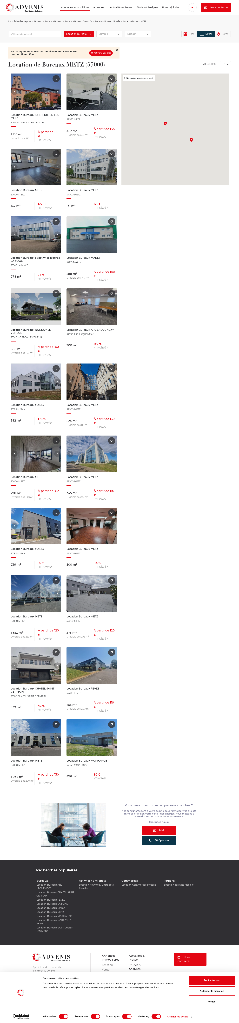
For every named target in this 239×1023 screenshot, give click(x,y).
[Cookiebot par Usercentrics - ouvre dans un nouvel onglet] (21, 1016)
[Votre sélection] (190, 7)
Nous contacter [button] (202, 16)
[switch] (95, 1016)
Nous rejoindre (163, 11)
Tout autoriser (212, 980)
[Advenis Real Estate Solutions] (24, 12)
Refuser (211, 1001)
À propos (87, 11)
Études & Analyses (135, 11)
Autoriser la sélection (212, 991)
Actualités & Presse (107, 11)
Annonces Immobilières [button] (54, 11)
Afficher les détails (177, 1016)
